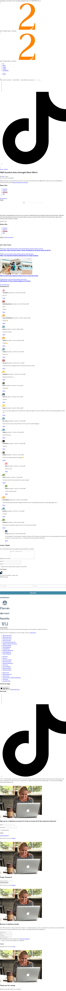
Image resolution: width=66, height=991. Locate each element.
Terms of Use (6, 672)
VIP (3, 64)
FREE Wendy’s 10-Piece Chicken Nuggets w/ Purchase (15, 281)
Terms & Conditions (24, 939)
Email (1, 564)
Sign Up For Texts (7, 661)
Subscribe (33, 593)
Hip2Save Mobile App (8, 663)
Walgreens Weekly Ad (8, 650)
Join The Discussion (4, 284)
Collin (2, 176)
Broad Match (16, 80)
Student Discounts (7, 638)
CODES (4, 67)
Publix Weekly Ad (7, 652)
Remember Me (5, 830)
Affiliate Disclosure (7, 674)
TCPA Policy (5, 679)
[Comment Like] (3, 325)
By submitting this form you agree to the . (15, 939)
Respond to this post (5, 558)
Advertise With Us (7, 668)
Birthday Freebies (7, 645)
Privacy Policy (6, 676)
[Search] (0, 78)
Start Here (5, 656)
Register (14, 838)
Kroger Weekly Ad (7, 654)
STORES (4, 69)
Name (2, 561)
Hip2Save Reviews (7, 670)
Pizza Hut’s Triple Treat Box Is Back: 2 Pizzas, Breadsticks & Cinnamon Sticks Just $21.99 (25, 250)
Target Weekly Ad (7, 647)
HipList (2, 200)
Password (2, 827)
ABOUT (4, 74)
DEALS (4, 65)
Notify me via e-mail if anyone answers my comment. (14, 566)
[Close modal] (0, 785)
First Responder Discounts (9, 642)
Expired (6, 169)
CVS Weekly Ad (6, 648)
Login (14, 946)
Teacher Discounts (7, 635)
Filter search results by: (6, 80)
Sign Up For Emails (7, 660)
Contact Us (5, 665)
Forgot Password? (4, 835)
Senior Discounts (7, 640)
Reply (4, 298)
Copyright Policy (6, 681)
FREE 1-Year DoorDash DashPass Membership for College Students (19, 255)
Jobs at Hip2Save (7, 666)
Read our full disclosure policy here (20, 182)
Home (1, 169)
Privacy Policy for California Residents (12, 677)
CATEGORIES (6, 70)
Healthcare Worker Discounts (10, 643)
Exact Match (24, 80)
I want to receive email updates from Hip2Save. (13, 940)
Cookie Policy (33, 632)
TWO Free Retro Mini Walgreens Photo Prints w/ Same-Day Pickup (19, 276)
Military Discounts (7, 637)
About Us (5, 658)
